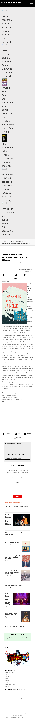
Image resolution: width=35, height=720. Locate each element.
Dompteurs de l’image (10, 684)
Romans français (18, 241)
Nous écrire (7, 694)
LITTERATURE (9, 241)
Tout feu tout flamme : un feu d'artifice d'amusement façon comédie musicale (8, 599)
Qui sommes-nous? (9, 692)
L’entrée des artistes (9, 672)
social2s (7, 281)
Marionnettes (8, 676)
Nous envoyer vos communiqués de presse (14, 698)
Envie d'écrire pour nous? (11, 702)
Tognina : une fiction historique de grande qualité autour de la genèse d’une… (11, 614)
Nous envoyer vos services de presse (13, 696)
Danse (6, 678)
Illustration (7, 686)
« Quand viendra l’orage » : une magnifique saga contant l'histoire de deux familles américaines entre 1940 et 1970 (8, 109)
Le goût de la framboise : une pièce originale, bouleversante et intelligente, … (8, 520)
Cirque (6, 682)
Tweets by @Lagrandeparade (13, 458)
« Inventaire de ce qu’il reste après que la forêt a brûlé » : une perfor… (12, 557)
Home (3, 241)
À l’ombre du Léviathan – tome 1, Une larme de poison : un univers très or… (15, 586)
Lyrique (7, 680)
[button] (7, 275)
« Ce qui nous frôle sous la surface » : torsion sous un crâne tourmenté (15, 627)
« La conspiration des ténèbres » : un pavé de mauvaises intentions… (7, 155)
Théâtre (7, 674)
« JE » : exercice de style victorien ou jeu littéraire (12, 541)
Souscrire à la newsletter (10, 700)
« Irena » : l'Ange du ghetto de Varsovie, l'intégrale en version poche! (12, 572)
